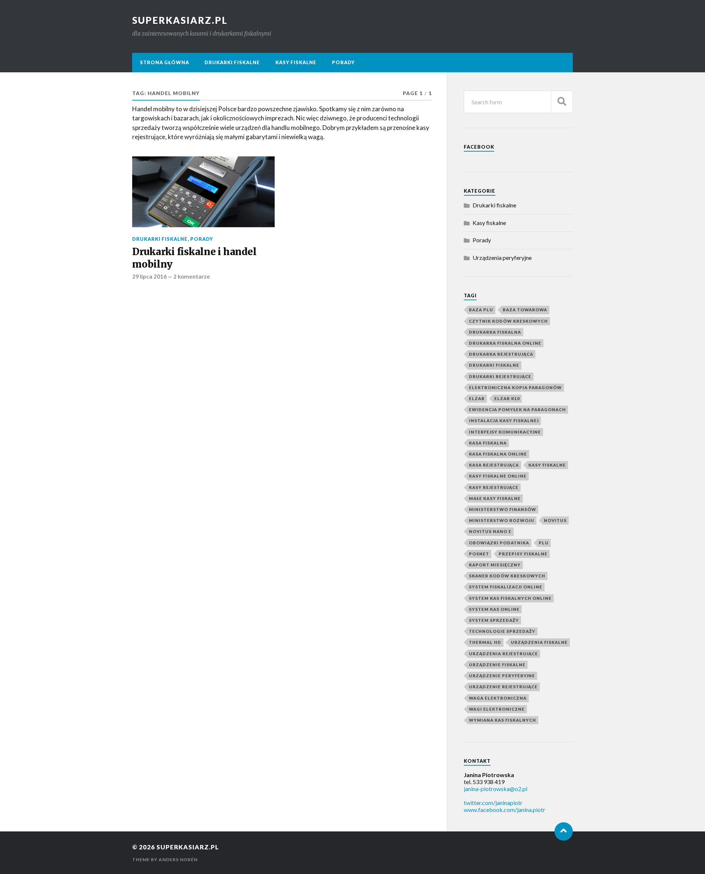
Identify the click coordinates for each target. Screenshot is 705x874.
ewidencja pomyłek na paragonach (517, 409)
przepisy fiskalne (523, 553)
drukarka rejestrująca (501, 354)
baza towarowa (525, 309)
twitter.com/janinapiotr (493, 802)
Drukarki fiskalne (232, 62)
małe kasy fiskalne (495, 498)
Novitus (555, 520)
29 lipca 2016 (149, 276)
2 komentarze (191, 276)
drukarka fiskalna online (505, 343)
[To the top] (563, 831)
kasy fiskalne (547, 465)
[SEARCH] (562, 102)
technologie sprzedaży (502, 631)
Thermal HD (485, 642)
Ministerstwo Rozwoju (501, 520)
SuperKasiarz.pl (180, 20)
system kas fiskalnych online (510, 598)
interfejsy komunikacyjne (505, 431)
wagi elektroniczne (497, 709)
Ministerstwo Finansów (502, 509)
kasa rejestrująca (494, 465)
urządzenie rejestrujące (503, 686)
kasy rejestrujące (493, 487)
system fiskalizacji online (505, 586)
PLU (544, 542)
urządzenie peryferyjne (502, 675)
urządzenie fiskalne (497, 664)
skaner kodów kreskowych (507, 575)
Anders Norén (178, 859)
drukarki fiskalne (494, 365)
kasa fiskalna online (498, 453)
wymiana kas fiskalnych (502, 720)
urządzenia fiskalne (539, 642)
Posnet (479, 553)
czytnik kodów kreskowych (508, 321)
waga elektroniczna (498, 698)
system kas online (494, 609)
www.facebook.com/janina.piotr (504, 809)
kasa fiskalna (488, 442)
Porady (343, 62)
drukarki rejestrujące (500, 376)
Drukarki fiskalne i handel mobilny (194, 258)
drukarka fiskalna (495, 332)
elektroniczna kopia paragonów (515, 387)
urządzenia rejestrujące (503, 653)
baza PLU (481, 309)
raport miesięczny (495, 564)
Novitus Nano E (490, 531)
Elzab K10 (507, 398)
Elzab (477, 398)
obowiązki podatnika (499, 542)
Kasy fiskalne (296, 62)
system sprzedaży (494, 620)
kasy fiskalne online (498, 476)
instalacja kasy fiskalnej (504, 420)
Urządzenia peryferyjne (502, 257)
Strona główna (164, 62)
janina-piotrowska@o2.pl (495, 788)
